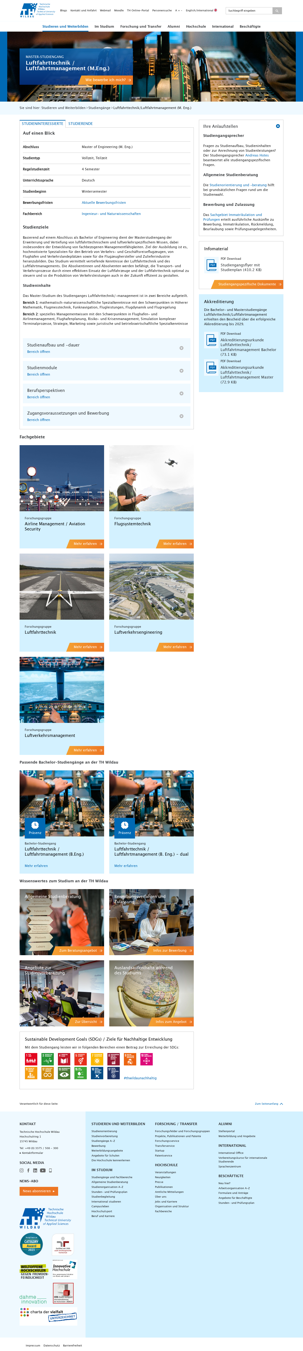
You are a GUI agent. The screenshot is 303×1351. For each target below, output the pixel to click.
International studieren (106, 1201)
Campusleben (100, 1206)
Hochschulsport (102, 1211)
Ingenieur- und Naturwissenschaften (111, 214)
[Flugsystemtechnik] (151, 478)
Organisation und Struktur (172, 1206)
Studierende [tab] (80, 124)
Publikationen (164, 1187)
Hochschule (196, 26)
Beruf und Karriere (103, 1216)
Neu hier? (224, 1183)
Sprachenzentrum (229, 1166)
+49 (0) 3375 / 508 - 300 (41, 1148)
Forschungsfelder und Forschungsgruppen (182, 1131)
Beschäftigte (250, 26)
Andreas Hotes (257, 155)
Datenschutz (51, 1345)
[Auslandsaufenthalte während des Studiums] (151, 993)
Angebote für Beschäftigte (235, 1198)
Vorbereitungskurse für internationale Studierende (242, 1160)
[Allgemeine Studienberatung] (62, 922)
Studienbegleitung (103, 1197)
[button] (65, 26)
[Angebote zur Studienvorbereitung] (62, 993)
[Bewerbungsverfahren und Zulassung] (151, 922)
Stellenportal (226, 1131)
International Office (230, 1153)
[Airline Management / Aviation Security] (62, 478)
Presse (159, 1182)
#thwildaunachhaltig (140, 1078)
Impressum (33, 1345)
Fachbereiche (163, 1211)
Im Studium (104, 26)
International (223, 26)
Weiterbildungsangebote (107, 1150)
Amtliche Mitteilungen (169, 1192)
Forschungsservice (167, 1141)
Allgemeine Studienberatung (110, 1182)
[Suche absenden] (277, 10)
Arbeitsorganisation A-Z (234, 1188)
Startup (159, 1150)
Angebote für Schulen (105, 1155)
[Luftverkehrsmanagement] (62, 690)
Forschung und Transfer (140, 26)
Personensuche (162, 10)
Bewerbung (99, 1146)
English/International (200, 10)
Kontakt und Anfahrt (83, 10)
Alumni (174, 26)
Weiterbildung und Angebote (236, 1136)
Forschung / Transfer (176, 1124)
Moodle (119, 10)
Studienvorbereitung (105, 1136)
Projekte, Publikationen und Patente (178, 1136)
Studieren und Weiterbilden (65, 26)
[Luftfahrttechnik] (62, 587)
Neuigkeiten (162, 1177)
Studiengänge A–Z (103, 1141)
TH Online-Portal (138, 10)
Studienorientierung (104, 1131)
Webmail (105, 10)
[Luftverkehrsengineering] (151, 587)
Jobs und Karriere (166, 1201)
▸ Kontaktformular (31, 1153)
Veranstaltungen (165, 1172)
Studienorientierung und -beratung (238, 185)
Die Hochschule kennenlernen (111, 1160)
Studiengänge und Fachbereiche (112, 1177)
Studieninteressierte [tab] (42, 124)
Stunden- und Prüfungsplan (109, 1192)
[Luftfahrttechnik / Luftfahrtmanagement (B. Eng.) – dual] (151, 803)
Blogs (63, 10)
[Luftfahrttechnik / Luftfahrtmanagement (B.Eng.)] (62, 803)
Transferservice (165, 1146)
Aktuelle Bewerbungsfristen (104, 202)
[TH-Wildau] (38, 16)
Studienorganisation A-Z (107, 1187)
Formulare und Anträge (233, 1193)
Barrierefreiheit (72, 1345)
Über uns (161, 1197)
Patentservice (163, 1155)
